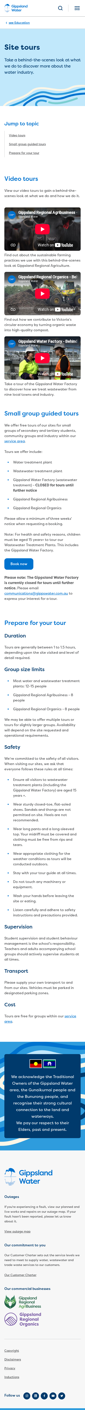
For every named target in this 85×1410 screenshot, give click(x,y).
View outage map (17, 1231)
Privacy (9, 1368)
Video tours (17, 135)
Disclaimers (12, 1359)
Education (22, 22)
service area (14, 441)
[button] (60, 8)
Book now (18, 564)
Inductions (11, 1377)
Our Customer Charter (20, 1275)
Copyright (11, 1351)
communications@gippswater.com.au (36, 593)
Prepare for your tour (24, 153)
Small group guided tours (27, 144)
